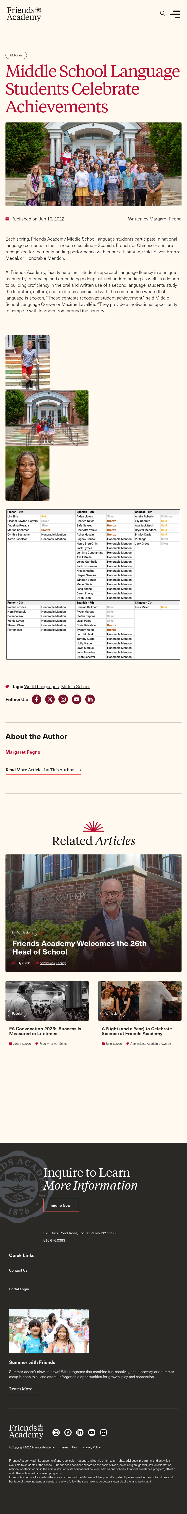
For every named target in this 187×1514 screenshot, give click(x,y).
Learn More (21, 1389)
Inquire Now (60, 1205)
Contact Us (18, 1270)
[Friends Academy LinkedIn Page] (79, 1432)
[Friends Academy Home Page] (24, 14)
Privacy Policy (92, 1447)
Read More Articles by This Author (40, 769)
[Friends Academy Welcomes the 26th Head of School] (93, 913)
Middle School (75, 686)
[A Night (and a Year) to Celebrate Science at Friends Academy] (140, 1043)
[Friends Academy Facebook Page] (68, 1432)
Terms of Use (68, 1447)
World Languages (41, 686)
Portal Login (19, 1288)
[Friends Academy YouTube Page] (91, 1432)
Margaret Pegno (165, 218)
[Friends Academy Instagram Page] (56, 1432)
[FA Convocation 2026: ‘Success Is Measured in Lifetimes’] (47, 1043)
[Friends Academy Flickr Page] (103, 1432)
